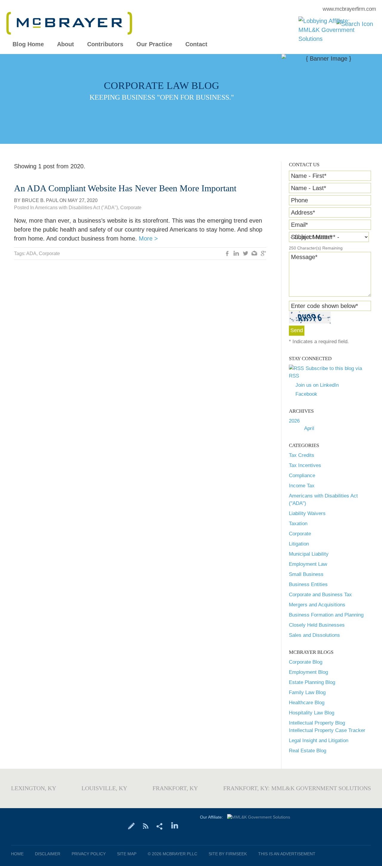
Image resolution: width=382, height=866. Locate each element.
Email (299, 224)
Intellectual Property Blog (317, 723)
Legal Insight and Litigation (318, 740)
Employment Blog (308, 672)
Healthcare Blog (306, 702)
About (65, 44)
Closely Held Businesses (317, 625)
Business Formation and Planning (326, 615)
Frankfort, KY (175, 788)
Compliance (302, 475)
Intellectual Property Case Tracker (327, 730)
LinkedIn (236, 254)
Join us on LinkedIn (317, 385)
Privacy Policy (89, 853)
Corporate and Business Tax (320, 594)
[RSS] (145, 825)
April (309, 428)
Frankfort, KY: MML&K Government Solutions (297, 788)
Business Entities (308, 584)
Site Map (126, 853)
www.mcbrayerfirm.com (349, 9)
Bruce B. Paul (40, 200)
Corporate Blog (305, 662)
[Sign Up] (131, 825)
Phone (299, 200)
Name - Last (308, 188)
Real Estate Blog (307, 750)
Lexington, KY (33, 788)
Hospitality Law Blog (311, 713)
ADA (31, 253)
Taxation (298, 523)
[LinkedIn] (174, 825)
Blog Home (28, 44)
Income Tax (302, 486)
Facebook (306, 394)
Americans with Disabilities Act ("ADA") (76, 207)
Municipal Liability (309, 554)
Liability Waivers (307, 513)
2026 (294, 421)
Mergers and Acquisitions (317, 605)
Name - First (308, 175)
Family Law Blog (307, 692)
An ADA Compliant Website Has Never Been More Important (125, 188)
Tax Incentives (305, 465)
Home (17, 853)
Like (227, 254)
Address (303, 212)
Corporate (300, 534)
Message (304, 257)
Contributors (105, 44)
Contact (196, 44)
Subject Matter (311, 237)
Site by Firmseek (228, 853)
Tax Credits (301, 455)
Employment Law (308, 564)
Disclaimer (47, 853)
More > (148, 238)
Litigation (299, 544)
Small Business (306, 574)
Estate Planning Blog (312, 682)
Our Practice (154, 44)
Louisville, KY (104, 788)
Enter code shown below (324, 306)
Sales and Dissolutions (314, 635)
